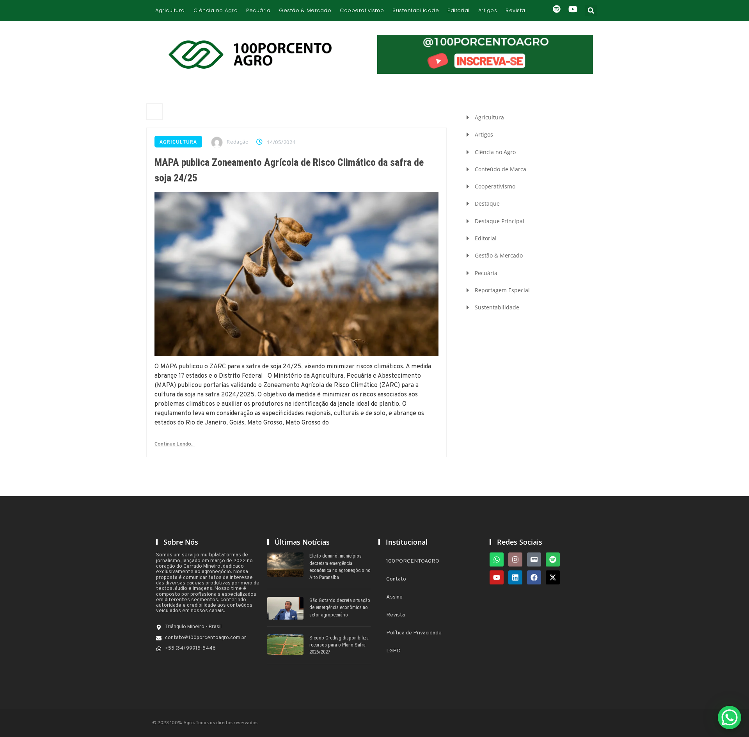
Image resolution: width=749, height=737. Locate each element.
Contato (396, 579)
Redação (237, 141)
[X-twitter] (553, 577)
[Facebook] (534, 577)
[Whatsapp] (497, 559)
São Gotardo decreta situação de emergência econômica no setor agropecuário (339, 607)
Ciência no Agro (215, 10)
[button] (591, 10)
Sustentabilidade (415, 10)
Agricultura (170, 10)
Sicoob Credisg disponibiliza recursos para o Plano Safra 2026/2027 (339, 645)
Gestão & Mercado (305, 10)
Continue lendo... (174, 444)
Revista (515, 10)
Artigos (487, 10)
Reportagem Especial (502, 290)
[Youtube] (497, 577)
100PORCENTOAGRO (412, 561)
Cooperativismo (362, 10)
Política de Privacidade (414, 633)
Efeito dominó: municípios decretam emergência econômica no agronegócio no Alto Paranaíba (340, 566)
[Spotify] (553, 559)
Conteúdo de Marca (500, 169)
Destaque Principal (499, 221)
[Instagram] (515, 559)
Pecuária (258, 10)
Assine (394, 597)
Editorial (458, 10)
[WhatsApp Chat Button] (729, 717)
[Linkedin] (515, 577)
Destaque (487, 203)
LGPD (393, 651)
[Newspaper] (534, 559)
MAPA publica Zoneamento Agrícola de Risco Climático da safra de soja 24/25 (289, 170)
